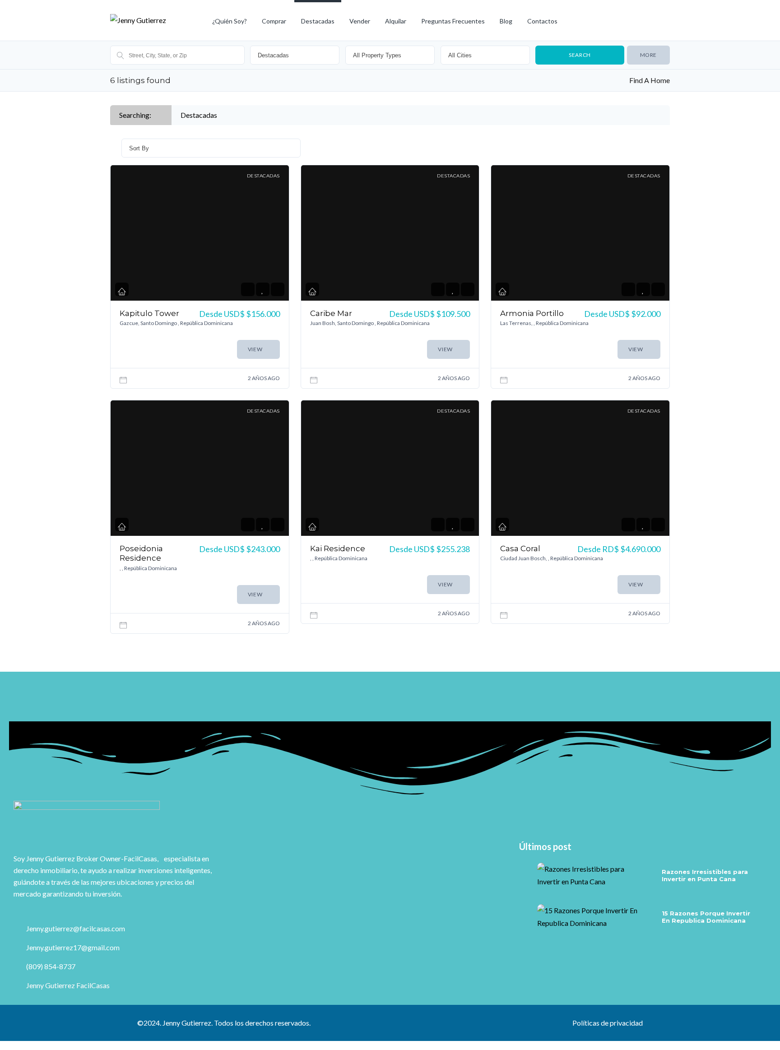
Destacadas (317, 21)
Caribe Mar (331, 313)
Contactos (542, 21)
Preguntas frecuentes (453, 21)
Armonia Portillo (532, 313)
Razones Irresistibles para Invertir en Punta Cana (705, 875)
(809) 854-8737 (50, 966)
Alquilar (395, 21)
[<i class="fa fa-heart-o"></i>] (262, 289)
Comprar (274, 21)
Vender (359, 21)
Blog (506, 21)
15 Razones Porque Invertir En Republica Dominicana (706, 917)
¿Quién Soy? (229, 21)
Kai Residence (337, 548)
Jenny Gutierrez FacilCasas (67, 985)
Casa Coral (520, 548)
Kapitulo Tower (149, 313)
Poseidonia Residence (141, 553)
